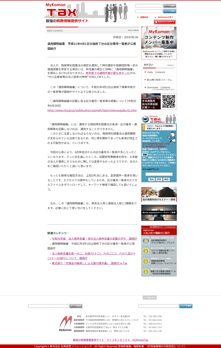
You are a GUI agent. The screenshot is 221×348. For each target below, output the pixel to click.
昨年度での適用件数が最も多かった (108, 73)
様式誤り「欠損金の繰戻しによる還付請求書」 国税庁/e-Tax (89, 263)
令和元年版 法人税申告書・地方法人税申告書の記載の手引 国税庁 (94, 238)
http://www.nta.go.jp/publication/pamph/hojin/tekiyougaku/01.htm (92, 110)
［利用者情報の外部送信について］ (167, 346)
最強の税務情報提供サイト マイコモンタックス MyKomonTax (110, 340)
